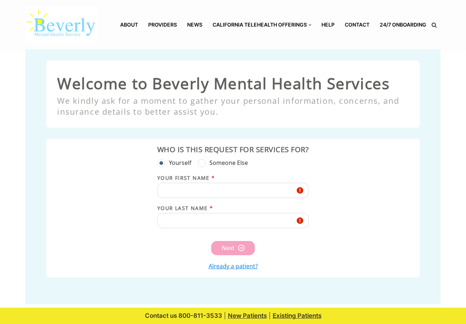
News (194, 25)
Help (328, 25)
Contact (357, 25)
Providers (162, 25)
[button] (310, 25)
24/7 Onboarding (403, 25)
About (129, 25)
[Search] (434, 25)
